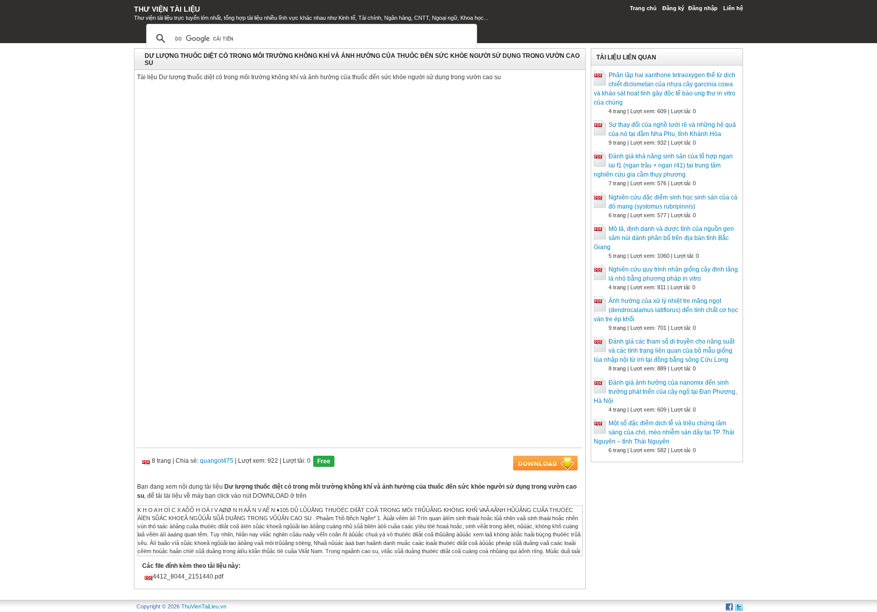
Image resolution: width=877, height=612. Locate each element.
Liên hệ (733, 8)
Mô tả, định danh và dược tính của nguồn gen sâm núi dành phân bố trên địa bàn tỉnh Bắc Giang (664, 238)
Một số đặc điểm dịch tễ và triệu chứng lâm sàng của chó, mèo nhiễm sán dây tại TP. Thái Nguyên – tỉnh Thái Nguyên (664, 432)
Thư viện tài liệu (167, 9)
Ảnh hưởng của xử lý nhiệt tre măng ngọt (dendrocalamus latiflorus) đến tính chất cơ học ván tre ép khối (666, 310)
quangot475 (216, 460)
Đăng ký (673, 8)
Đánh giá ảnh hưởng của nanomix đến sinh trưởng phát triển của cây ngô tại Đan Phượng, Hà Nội (665, 391)
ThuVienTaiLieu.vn (203, 606)
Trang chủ (643, 8)
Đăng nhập (703, 8)
